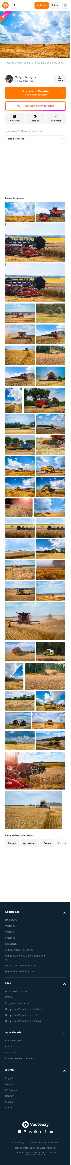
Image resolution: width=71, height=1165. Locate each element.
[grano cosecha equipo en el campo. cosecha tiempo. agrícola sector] (35, 261)
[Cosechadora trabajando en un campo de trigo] (20, 396)
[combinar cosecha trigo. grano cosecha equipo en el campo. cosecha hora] (20, 847)
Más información (16, 137)
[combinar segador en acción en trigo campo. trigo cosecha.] (20, 826)
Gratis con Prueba (35, 92)
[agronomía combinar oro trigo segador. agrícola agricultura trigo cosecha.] (20, 929)
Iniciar (55, 5)
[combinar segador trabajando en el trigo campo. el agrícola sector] (35, 898)
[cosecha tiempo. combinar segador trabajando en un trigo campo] (20, 210)
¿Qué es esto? (37, 131)
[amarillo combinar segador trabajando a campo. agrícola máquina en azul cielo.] (45, 953)
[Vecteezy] (5, 5)
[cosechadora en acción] (20, 354)
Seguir (60, 80)
